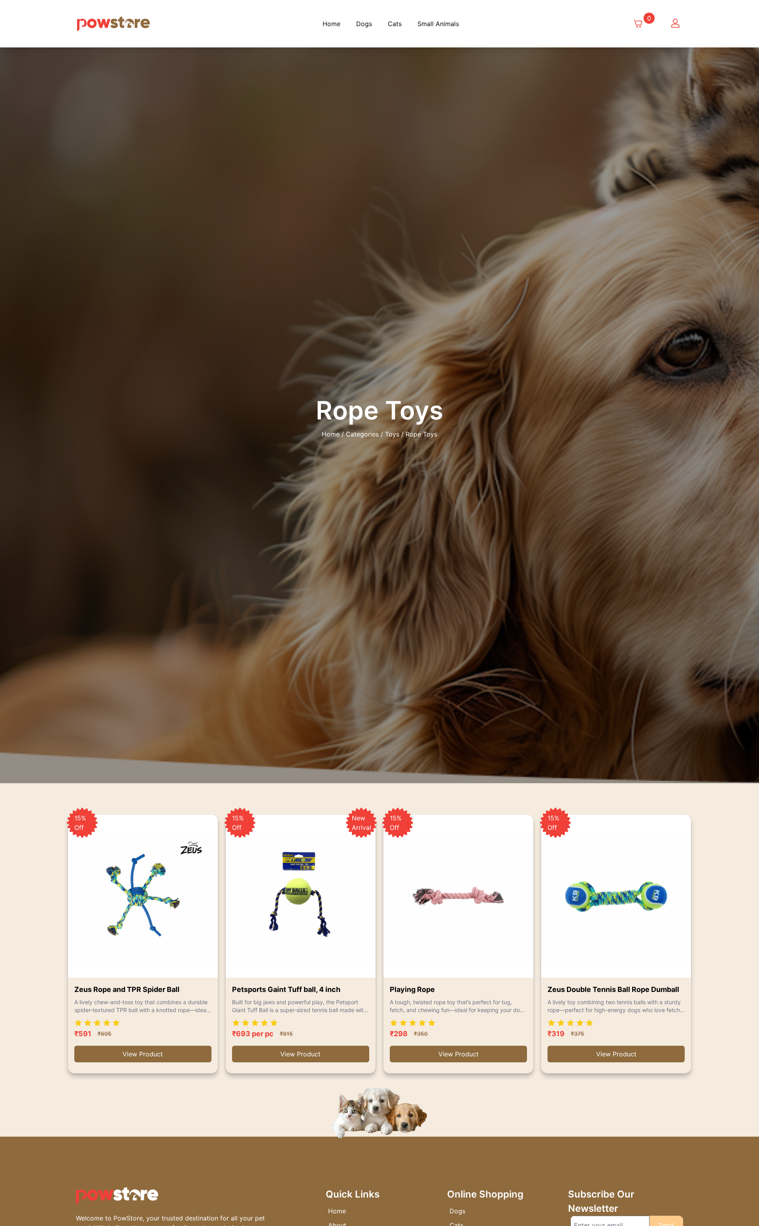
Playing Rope (412, 989)
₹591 (82, 1034)
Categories (362, 434)
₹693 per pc (253, 1034)
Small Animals (438, 24)
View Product (143, 1054)
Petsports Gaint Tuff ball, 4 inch (286, 989)
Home (331, 24)
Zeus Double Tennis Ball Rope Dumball (613, 989)
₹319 (556, 1034)
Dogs (364, 24)
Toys (392, 434)
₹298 (399, 1034)
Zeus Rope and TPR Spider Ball (126, 989)
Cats (395, 24)
